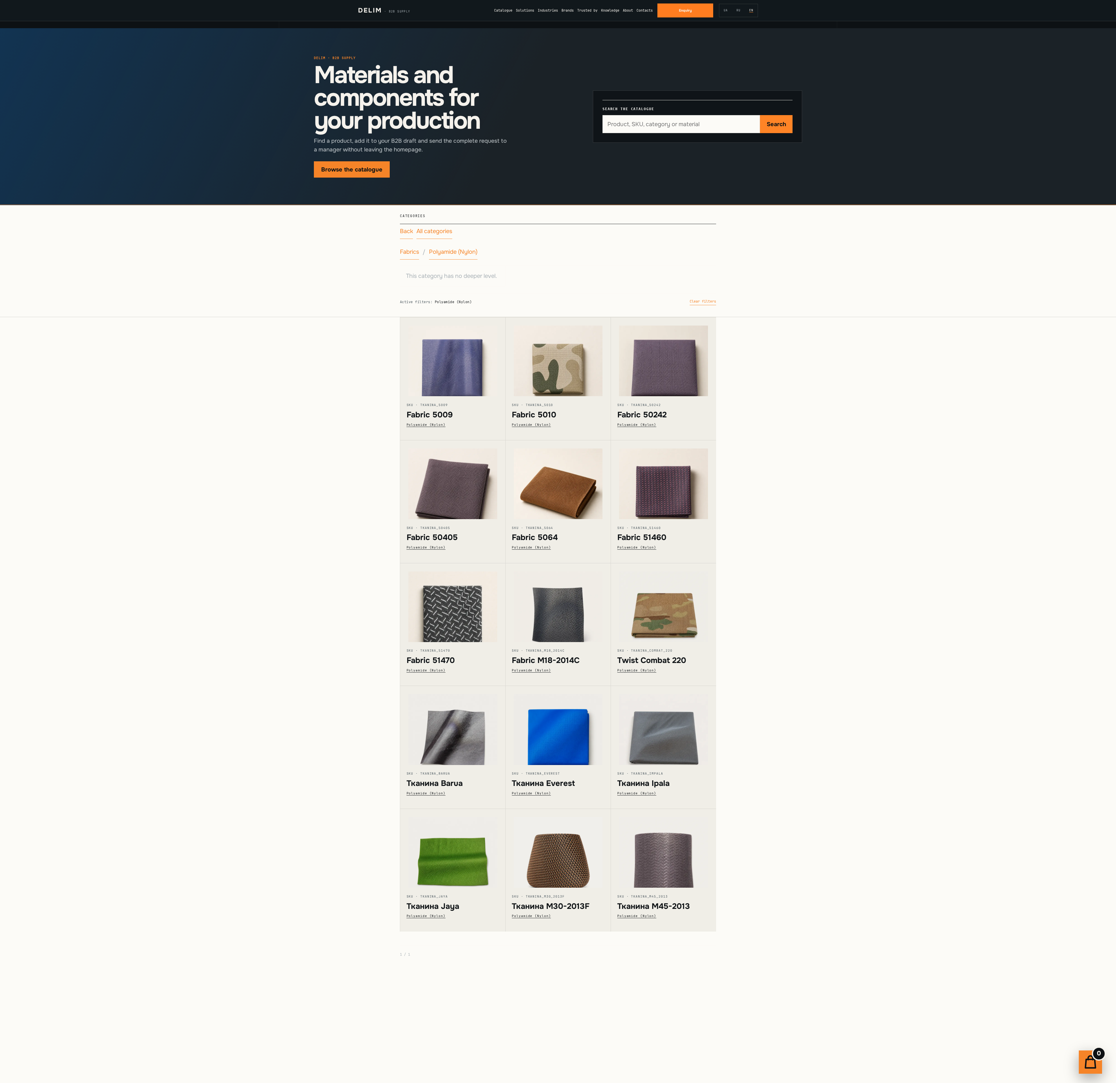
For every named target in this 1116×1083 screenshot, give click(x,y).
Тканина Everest (543, 783)
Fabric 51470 (431, 660)
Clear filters (703, 301)
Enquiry (685, 10)
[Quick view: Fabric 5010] (558, 356)
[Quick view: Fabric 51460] (663, 479)
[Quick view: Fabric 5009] (452, 356)
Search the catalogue (628, 109)
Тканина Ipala (643, 783)
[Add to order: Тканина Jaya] (461, 851)
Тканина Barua (435, 783)
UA (726, 10)
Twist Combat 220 (651, 660)
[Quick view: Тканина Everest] (558, 725)
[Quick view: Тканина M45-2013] (663, 848)
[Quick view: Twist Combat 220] (663, 602)
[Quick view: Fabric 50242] (663, 356)
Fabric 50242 (642, 415)
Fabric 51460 (641, 537)
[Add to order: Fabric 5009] (461, 359)
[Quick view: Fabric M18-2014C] (558, 602)
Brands (567, 10)
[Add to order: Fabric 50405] (461, 482)
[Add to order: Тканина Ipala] (672, 728)
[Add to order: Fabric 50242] (672, 359)
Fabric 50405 (432, 537)
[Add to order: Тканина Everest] (566, 728)
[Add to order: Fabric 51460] (672, 482)
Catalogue (503, 10)
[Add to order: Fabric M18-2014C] (566, 605)
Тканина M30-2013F (550, 906)
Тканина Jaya (433, 906)
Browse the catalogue (351, 169)
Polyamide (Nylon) (453, 251)
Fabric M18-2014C (546, 660)
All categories (434, 231)
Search (776, 124)
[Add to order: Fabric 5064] (566, 482)
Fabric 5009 (430, 415)
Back (406, 231)
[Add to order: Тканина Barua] (461, 728)
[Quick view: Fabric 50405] (452, 479)
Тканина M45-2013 (653, 906)
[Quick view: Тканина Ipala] (663, 725)
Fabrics (409, 251)
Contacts (644, 10)
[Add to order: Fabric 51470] (461, 605)
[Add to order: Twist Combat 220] (672, 605)
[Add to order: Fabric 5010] (566, 359)
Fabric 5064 (535, 537)
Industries (548, 10)
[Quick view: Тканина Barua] (452, 725)
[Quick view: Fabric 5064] (558, 479)
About (628, 10)
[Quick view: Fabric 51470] (452, 602)
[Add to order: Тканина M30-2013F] (566, 851)
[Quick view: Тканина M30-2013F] (558, 848)
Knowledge (610, 10)
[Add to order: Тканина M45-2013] (672, 851)
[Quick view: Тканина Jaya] (452, 848)
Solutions (525, 10)
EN (751, 10)
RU (738, 10)
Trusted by (587, 10)
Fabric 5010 (534, 415)
